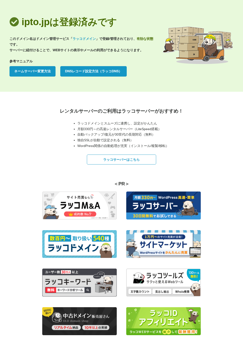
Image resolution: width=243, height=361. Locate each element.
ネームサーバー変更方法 (32, 71)
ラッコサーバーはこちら (121, 159)
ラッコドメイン (84, 39)
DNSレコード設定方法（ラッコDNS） (93, 71)
